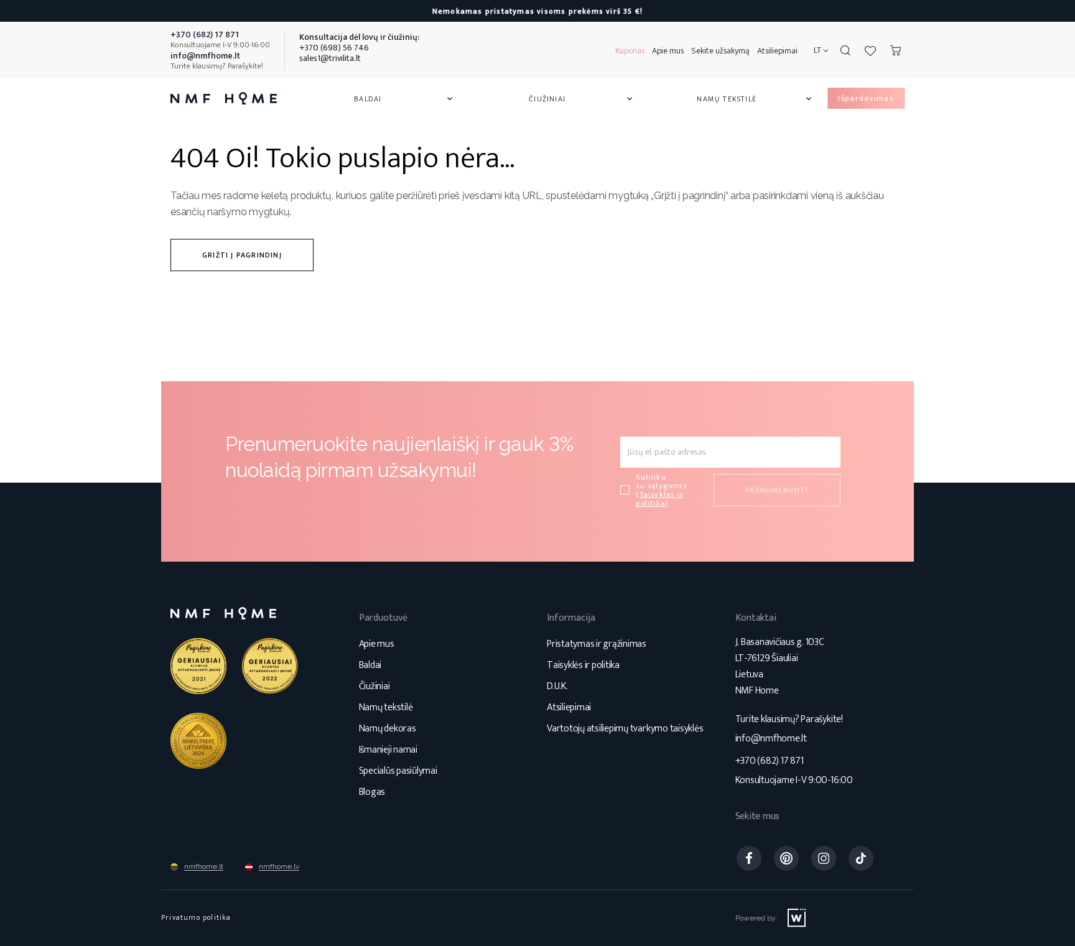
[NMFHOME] (223, 98)
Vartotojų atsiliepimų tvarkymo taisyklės (625, 728)
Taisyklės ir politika (583, 665)
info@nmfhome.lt (771, 738)
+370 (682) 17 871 (769, 761)
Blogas (372, 792)
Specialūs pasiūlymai (398, 771)
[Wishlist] (870, 50)
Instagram (823, 858)
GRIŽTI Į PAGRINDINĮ (242, 255)
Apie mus (668, 51)
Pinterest (786, 858)
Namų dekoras (387, 728)
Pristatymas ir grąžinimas (596, 644)
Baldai (404, 99)
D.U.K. (557, 686)
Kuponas (630, 51)
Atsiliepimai (777, 51)
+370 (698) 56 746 (334, 47)
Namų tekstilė (755, 99)
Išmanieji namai (388, 749)
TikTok (861, 858)
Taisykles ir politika (660, 498)
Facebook (749, 858)
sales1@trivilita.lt (330, 58)
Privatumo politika (196, 917)
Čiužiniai (582, 99)
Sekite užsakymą (720, 51)
